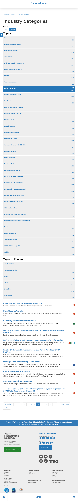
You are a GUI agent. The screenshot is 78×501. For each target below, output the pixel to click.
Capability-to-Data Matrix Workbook (19, 321)
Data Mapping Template (13, 311)
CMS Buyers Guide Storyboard (16, 371)
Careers (6, 473)
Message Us (44, 447)
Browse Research (32, 482)
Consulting (54, 476)
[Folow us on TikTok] (45, 461)
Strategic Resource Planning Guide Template (22, 362)
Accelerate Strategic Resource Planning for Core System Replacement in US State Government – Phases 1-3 (34, 390)
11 (42, 404)
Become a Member (11, 449)
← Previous (8, 404)
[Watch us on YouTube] (45, 456)
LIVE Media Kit (31, 473)
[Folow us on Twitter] (50, 456)
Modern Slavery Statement (10, 482)
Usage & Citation (8, 478)
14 (54, 404)
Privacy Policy (7, 481)
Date (6, 29)
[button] (39, 497)
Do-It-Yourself (55, 472)
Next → (6, 408)
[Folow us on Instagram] (41, 461)
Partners (30, 472)
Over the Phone (55, 473)
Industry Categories (23, 14)
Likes (12, 29)
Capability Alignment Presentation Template (22, 303)
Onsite (53, 475)
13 (50, 404)
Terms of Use (7, 479)
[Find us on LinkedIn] (41, 456)
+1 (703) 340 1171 (54, 424)
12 (46, 404)
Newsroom (6, 475)
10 (38, 404)
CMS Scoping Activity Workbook (17, 381)
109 (62, 404)
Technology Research (9, 14)
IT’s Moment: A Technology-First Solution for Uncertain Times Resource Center (42, 422)
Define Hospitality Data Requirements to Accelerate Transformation (33, 340)
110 (67, 404)
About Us (6, 472)
